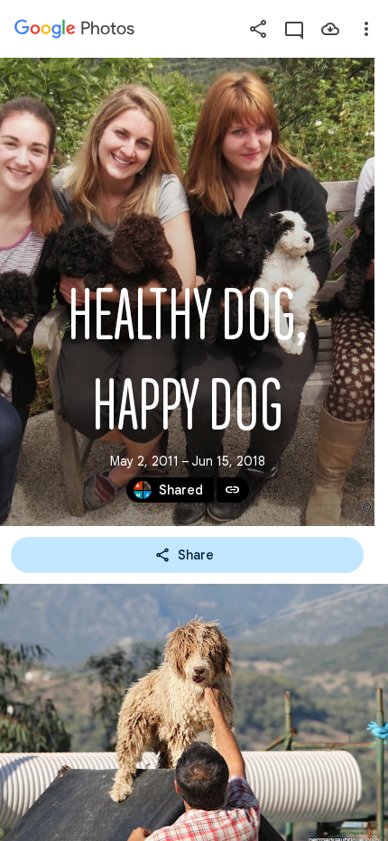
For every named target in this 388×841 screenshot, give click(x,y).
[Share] (258, 29)
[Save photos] (330, 29)
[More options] (366, 29)
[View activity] (294, 29)
